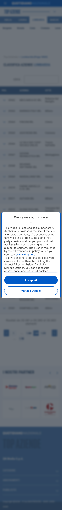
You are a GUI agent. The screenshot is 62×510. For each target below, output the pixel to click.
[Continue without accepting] (31, 222)
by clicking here (25, 254)
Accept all (31, 280)
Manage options (31, 290)
